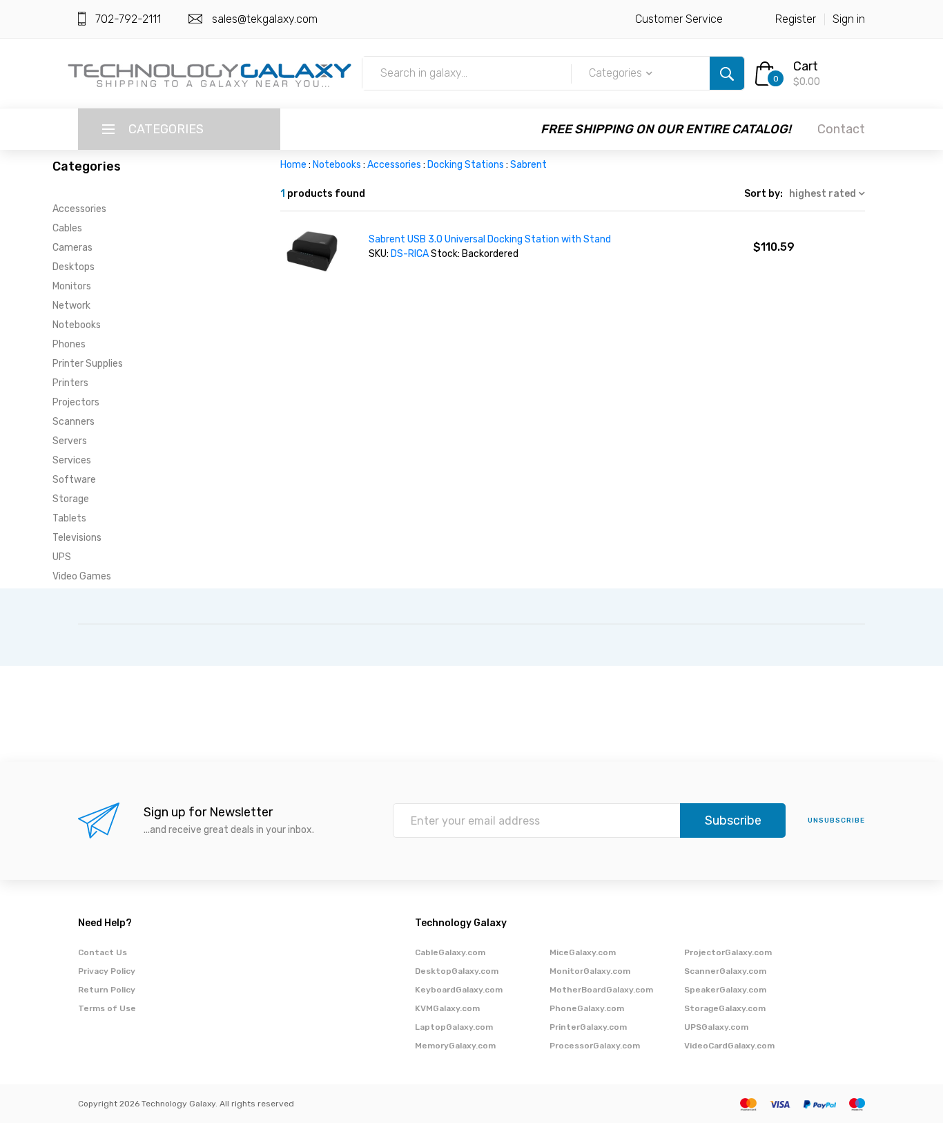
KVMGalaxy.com (447, 1008)
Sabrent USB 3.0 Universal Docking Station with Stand (490, 239)
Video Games (81, 576)
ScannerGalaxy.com (725, 971)
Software (74, 480)
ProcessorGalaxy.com (595, 1045)
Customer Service (679, 19)
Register (795, 19)
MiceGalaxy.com (583, 952)
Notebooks (76, 325)
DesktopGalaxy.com (456, 971)
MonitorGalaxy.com (590, 971)
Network (71, 305)
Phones (69, 344)
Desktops (73, 267)
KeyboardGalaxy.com (459, 990)
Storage (70, 499)
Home (293, 165)
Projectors (75, 402)
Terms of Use (107, 1008)
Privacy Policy (106, 971)
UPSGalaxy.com (716, 1027)
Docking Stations (465, 165)
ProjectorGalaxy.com (728, 952)
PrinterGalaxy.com (588, 1027)
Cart (805, 66)
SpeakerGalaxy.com (725, 990)
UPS (61, 557)
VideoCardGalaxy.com (729, 1045)
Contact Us (102, 952)
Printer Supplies (87, 363)
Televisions (76, 538)
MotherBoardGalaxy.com (601, 990)
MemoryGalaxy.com (455, 1045)
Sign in (849, 19)
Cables (67, 228)
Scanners (73, 422)
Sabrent (528, 165)
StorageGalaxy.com (725, 1008)
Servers (69, 441)
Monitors (71, 286)
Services (71, 460)
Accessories (79, 209)
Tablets (69, 518)
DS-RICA (410, 254)
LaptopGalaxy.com (454, 1027)
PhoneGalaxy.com (587, 1008)
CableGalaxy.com (450, 952)
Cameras (72, 247)
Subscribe (733, 820)
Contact (841, 129)
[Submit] (727, 73)
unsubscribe (836, 820)
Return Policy (106, 990)
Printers (70, 383)
